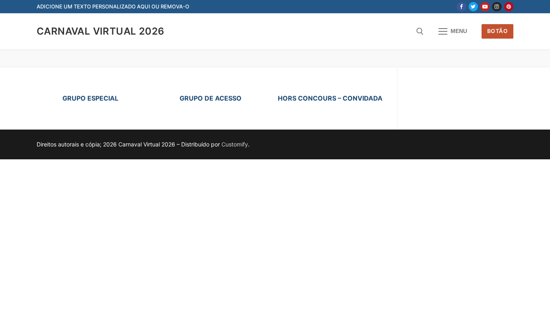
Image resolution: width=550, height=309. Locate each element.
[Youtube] (485, 6)
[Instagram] (496, 6)
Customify (234, 144)
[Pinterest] (508, 6)
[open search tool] (420, 31)
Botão (497, 31)
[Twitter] (473, 6)
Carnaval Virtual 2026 (100, 31)
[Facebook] (461, 6)
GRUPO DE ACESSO (211, 98)
